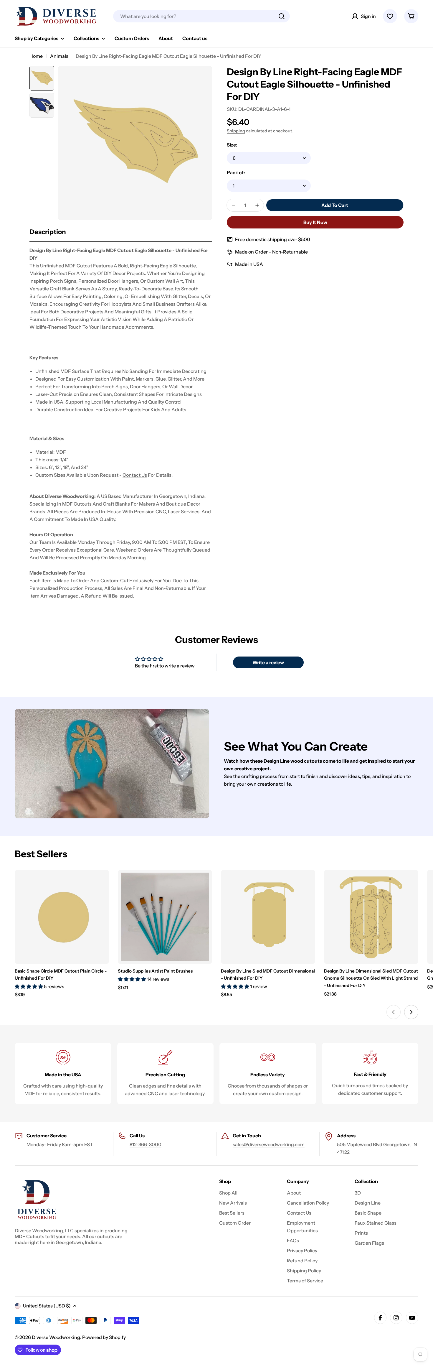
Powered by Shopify (104, 1337)
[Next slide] (411, 1012)
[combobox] (201, 16)
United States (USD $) (47, 1306)
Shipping (236, 131)
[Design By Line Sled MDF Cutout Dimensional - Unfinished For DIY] (268, 917)
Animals (59, 56)
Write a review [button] (268, 662)
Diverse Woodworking (56, 1337)
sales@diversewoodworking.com (269, 1144)
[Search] (281, 16)
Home (36, 56)
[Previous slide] (393, 1012)
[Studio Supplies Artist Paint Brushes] (165, 917)
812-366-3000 (145, 1144)
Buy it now (315, 222)
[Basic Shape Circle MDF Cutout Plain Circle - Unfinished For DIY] (62, 917)
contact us (135, 475)
